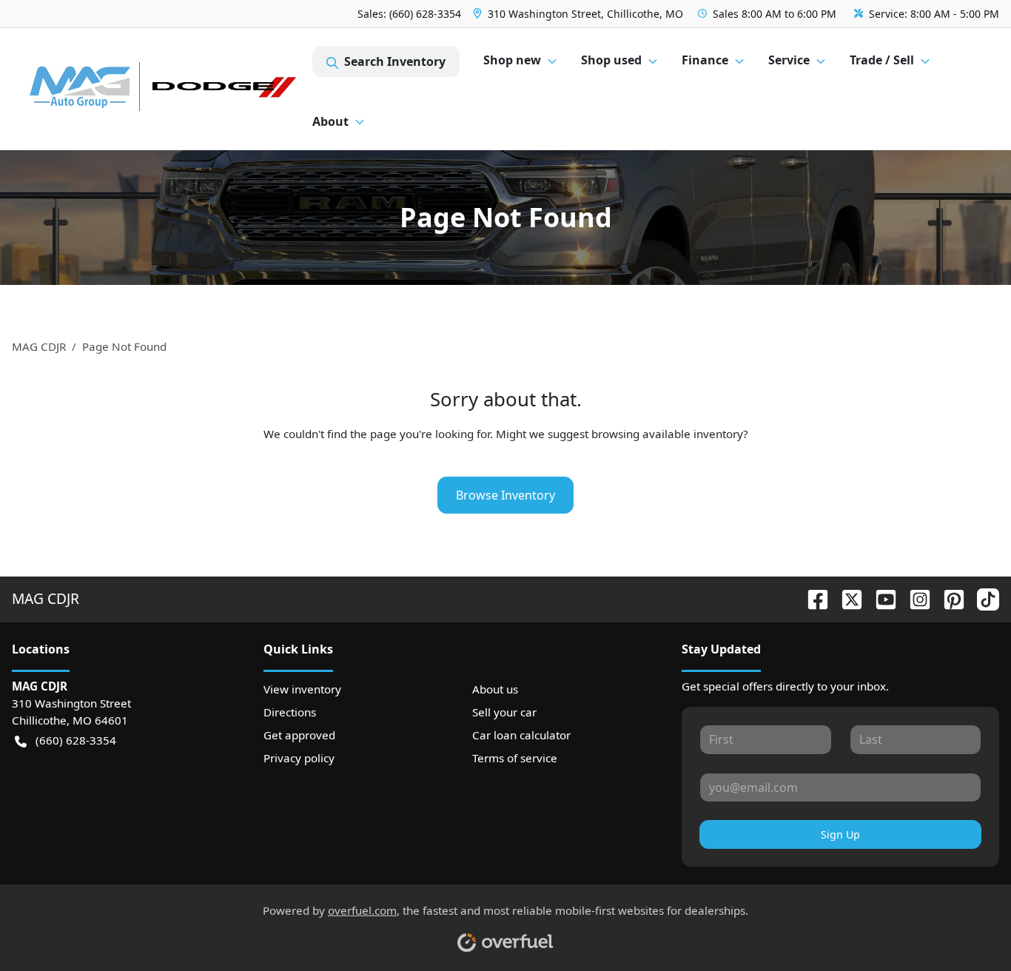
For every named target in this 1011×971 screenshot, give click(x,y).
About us (495, 689)
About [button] (330, 121)
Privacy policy (299, 757)
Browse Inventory (505, 495)
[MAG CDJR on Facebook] (812, 598)
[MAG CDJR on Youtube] (880, 598)
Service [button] (789, 60)
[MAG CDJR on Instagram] (914, 598)
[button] (579, 13)
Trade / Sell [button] (882, 60)
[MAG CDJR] (162, 89)
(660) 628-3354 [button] (76, 740)
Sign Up (840, 834)
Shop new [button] (512, 60)
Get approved (299, 735)
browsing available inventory (667, 433)
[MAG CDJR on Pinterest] (948, 598)
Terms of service (514, 757)
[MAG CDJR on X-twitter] (846, 598)
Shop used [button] (611, 60)
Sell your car (504, 712)
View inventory (302, 689)
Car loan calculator (521, 735)
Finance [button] (705, 60)
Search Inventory (395, 61)
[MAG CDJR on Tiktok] (982, 598)
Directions (289, 712)
